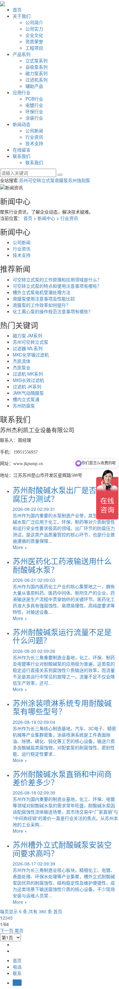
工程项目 (34, 48)
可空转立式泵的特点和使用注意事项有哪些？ (57, 286)
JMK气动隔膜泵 (28, 393)
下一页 (6, 930)
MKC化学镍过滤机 (31, 354)
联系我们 (21, 156)
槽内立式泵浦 (26, 399)
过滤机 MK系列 (28, 374)
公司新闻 (34, 130)
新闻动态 (21, 124)
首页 (17, 9)
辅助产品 (34, 86)
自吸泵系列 (36, 67)
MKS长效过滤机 (28, 380)
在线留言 (21, 149)
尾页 (19, 930)
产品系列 (21, 54)
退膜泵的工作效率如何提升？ (41, 305)
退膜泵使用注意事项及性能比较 (44, 298)
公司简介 (34, 22)
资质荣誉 (34, 41)
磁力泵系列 (36, 73)
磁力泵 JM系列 (27, 335)
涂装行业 (34, 118)
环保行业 (34, 111)
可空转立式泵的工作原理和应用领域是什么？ (57, 279)
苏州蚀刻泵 (79, 180)
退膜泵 (61, 180)
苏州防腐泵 (24, 405)
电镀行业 (34, 105)
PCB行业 (34, 98)
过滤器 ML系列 (28, 348)
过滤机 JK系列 (27, 386)
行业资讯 (34, 137)
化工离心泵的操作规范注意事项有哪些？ (53, 311)
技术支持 (34, 143)
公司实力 (34, 28)
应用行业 (21, 92)
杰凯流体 (21, 361)
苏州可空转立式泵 (37, 180)
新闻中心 (46, 218)
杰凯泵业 (21, 367)
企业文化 (34, 35)
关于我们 (21, 16)
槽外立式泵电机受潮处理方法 (41, 292)
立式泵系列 (36, 60)
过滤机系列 (36, 79)
